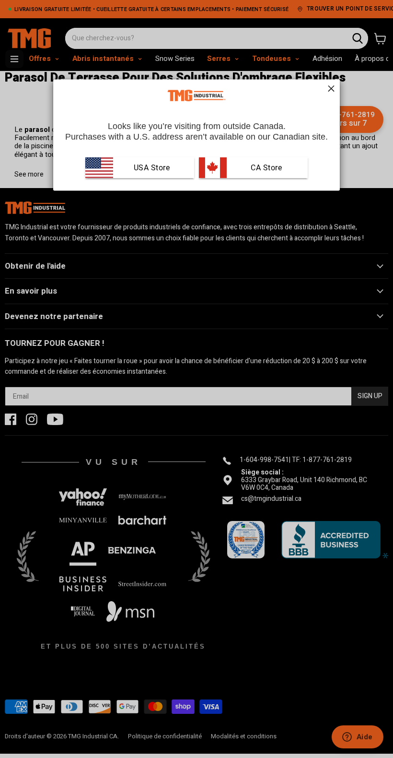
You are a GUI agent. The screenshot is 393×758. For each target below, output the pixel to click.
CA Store (265, 167)
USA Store (152, 167)
